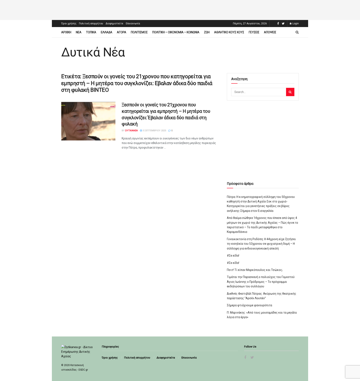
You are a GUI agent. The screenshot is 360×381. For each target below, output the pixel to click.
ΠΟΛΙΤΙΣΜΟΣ (139, 32)
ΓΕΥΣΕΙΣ (254, 32)
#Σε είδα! (233, 255)
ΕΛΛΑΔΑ (106, 32)
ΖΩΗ (207, 32)
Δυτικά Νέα (93, 52)
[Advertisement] (180, 9)
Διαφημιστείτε (114, 23)
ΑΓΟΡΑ (121, 32)
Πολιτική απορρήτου (91, 23)
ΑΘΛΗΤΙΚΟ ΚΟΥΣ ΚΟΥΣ (229, 32)
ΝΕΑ (78, 32)
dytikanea (131, 130)
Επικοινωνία (133, 23)
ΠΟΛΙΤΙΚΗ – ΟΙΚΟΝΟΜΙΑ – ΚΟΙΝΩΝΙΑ (175, 32)
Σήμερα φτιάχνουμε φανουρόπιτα (249, 305)
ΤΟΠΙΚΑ (91, 32)
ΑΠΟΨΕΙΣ (270, 32)
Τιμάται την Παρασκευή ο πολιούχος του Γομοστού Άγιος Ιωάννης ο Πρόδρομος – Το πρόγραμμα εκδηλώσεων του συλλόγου (261, 281)
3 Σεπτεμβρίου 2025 (154, 130)
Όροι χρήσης (68, 23)
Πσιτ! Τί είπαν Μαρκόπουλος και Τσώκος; (255, 270)
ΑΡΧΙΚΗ (66, 32)
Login (295, 23)
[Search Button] (290, 92)
